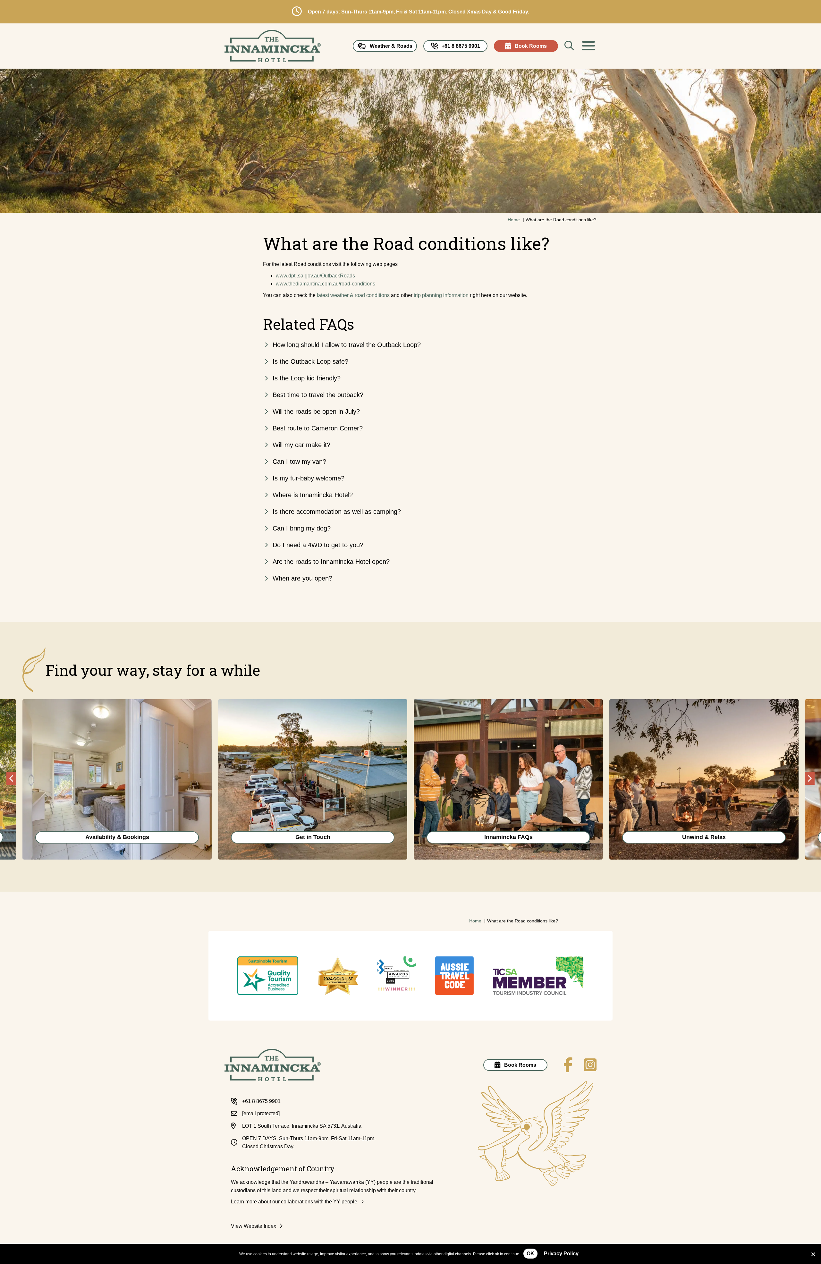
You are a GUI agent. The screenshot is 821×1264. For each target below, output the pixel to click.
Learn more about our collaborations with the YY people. (295, 1201)
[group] (117, 779)
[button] (588, 45)
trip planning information (441, 295)
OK (530, 1253)
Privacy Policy (561, 1253)
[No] (813, 1253)
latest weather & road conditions (353, 295)
